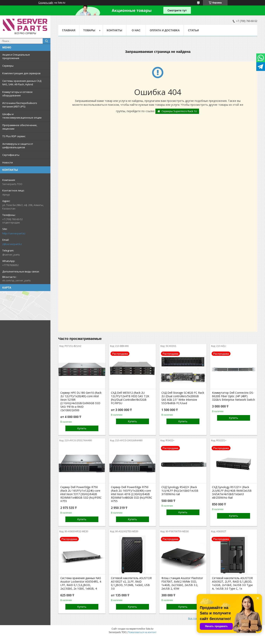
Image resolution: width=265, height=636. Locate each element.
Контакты (114, 30)
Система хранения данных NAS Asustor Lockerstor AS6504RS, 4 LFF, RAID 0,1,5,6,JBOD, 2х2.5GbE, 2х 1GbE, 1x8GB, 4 (80, 583)
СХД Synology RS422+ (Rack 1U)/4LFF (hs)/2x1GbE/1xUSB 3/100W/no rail (179, 490)
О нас (136, 30)
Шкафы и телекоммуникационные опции (22, 115)
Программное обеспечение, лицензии (19, 126)
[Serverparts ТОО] (25, 25)
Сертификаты (10, 155)
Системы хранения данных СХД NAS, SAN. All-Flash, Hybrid (21, 82)
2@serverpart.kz (12, 244)
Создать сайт (45, 2)
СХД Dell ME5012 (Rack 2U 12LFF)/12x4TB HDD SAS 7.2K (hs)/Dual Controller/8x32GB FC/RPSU (130, 398)
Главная (68, 30)
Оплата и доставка (165, 30)
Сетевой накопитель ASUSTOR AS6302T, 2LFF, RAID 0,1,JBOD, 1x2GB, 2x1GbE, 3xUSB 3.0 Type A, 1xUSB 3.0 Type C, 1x (232, 583)
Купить (81, 428)
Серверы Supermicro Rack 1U (179, 111)
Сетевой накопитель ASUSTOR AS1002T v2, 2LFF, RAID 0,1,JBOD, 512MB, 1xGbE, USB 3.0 (131, 583)
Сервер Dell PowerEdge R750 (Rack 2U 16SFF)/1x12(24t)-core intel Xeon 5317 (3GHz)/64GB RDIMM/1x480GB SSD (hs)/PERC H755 (81, 494)
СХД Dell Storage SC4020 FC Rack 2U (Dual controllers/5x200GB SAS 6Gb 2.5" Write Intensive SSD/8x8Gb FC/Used (182, 398)
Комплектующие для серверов (21, 73)
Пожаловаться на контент (142, 632)
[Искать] (46, 41)
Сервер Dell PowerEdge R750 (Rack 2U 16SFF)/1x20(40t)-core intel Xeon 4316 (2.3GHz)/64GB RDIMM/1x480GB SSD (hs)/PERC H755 (131, 494)
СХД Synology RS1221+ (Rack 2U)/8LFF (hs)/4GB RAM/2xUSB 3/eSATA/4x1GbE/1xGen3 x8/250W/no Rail (232, 492)
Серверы (8, 65)
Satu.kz (149, 628)
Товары (89, 30)
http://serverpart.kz (13, 233)
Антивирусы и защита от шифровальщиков (17, 145)
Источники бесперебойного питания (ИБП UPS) (19, 104)
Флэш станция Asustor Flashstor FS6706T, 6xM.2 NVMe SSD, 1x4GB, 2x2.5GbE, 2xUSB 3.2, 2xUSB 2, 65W (182, 583)
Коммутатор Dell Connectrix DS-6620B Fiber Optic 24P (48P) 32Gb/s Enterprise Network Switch (233, 396)
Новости (7, 162)
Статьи (193, 30)
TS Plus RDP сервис (13, 136)
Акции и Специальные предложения (16, 56)
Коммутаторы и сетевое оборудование (17, 93)
